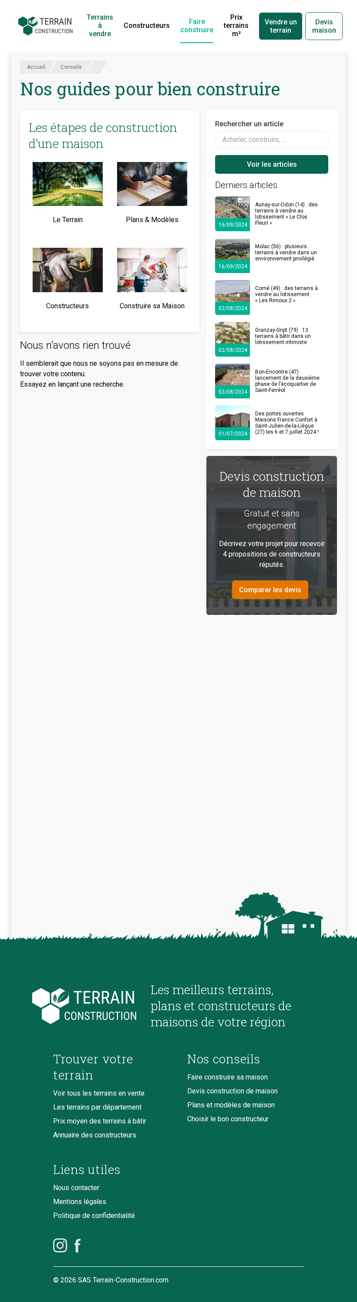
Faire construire (196, 25)
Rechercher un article (249, 124)
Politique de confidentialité (94, 1215)
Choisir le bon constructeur (228, 1119)
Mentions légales (79, 1201)
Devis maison (324, 26)
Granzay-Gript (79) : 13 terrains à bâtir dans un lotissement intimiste (283, 336)
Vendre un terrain (281, 26)
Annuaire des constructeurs (94, 1135)
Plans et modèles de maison (231, 1105)
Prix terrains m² (236, 25)
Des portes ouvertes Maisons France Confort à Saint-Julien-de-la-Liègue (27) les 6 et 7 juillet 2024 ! (287, 423)
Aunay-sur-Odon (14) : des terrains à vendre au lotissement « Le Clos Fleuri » (286, 214)
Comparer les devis (270, 590)
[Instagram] (60, 1245)
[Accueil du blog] (95, 1006)
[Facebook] (77, 1245)
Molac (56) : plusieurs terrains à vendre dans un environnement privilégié (286, 252)
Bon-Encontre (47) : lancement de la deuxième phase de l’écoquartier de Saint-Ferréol (287, 381)
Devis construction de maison (232, 1091)
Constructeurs (147, 25)
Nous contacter (76, 1188)
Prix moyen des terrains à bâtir (99, 1121)
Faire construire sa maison (227, 1077)
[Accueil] (45, 26)
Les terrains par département (97, 1107)
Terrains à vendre (100, 25)
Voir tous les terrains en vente (99, 1093)
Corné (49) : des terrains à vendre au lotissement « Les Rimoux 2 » (286, 294)
